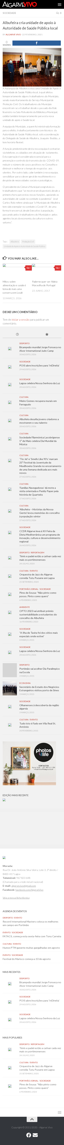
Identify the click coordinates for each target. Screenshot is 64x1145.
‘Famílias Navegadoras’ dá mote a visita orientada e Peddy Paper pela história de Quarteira (38, 491)
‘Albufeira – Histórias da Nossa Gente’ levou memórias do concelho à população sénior (39, 513)
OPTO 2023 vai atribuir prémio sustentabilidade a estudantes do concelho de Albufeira (38, 614)
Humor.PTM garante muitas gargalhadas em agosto (31, 947)
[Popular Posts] (46, 334)
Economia (25, 683)
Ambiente (24, 607)
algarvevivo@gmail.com (23, 885)
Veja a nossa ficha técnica (16, 897)
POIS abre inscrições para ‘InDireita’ (39, 365)
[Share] (36, 43)
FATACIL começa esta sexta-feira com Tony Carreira (32, 936)
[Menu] (59, 4)
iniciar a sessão (20, 319)
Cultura (23, 397)
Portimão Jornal (28, 589)
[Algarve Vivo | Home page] (25, 4)
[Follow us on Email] (35, 1135)
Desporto (24, 343)
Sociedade (9, 13)
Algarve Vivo (13, 34)
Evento (34, 571)
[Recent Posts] (17, 334)
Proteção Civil (28, 241)
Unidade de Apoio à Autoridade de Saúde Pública (24, 246)
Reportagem (37, 552)
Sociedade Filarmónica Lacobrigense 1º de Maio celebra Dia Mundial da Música (39, 441)
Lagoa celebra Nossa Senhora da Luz (39, 383)
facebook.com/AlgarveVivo (29, 889)
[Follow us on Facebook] (28, 1135)
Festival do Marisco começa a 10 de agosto (27, 958)
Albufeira (15, 241)
